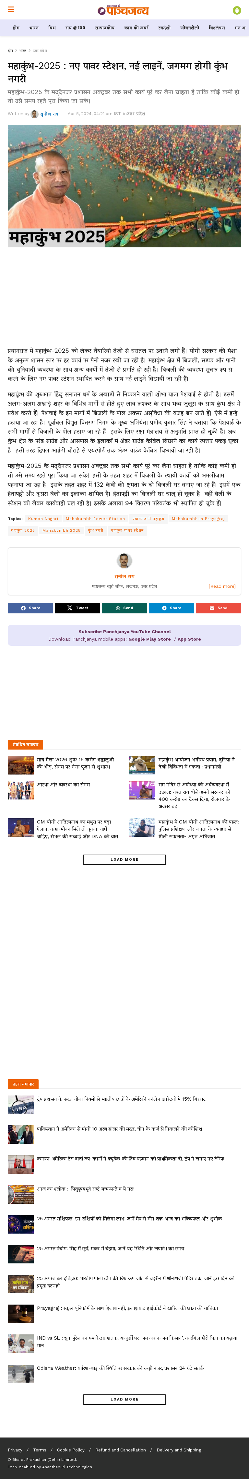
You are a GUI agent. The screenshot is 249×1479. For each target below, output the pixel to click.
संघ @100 (75, 27)
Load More (125, 860)
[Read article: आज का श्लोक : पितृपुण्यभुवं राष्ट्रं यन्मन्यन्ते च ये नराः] (21, 1194)
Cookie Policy (71, 1450)
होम (16, 27)
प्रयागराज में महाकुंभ (148, 518)
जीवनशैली (189, 27)
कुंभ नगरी (95, 530)
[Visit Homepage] (123, 9)
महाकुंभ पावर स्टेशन (127, 530)
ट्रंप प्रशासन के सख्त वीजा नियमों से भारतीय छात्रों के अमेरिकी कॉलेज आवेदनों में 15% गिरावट (121, 1099)
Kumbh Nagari (43, 518)
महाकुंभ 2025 (23, 530)
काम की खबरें (136, 27)
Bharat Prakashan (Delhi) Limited (44, 1459)
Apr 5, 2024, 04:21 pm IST (94, 113)
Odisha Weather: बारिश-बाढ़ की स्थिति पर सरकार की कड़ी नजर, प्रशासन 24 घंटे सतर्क (120, 1368)
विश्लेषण (217, 27)
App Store (189, 639)
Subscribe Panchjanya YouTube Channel (124, 631)
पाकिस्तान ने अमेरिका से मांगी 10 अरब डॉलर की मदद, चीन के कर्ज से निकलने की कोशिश (119, 1129)
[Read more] (222, 586)
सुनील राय (49, 113)
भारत (34, 27)
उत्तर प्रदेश (40, 50)
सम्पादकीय (104, 27)
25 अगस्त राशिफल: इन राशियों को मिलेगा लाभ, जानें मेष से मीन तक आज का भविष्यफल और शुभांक (129, 1218)
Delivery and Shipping (179, 1450)
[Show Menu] (11, 9)
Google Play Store (149, 639)
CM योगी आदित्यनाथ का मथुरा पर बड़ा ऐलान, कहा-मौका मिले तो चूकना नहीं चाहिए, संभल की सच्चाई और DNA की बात (77, 829)
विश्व (52, 27)
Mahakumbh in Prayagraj (198, 518)
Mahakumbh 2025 (61, 530)
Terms (39, 1450)
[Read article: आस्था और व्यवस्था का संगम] (21, 790)
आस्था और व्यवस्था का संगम (63, 784)
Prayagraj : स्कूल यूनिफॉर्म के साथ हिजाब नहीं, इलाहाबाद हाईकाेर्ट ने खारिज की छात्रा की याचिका (127, 1308)
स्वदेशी (164, 27)
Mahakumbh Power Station (95, 518)
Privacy (15, 1450)
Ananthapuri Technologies (67, 1467)
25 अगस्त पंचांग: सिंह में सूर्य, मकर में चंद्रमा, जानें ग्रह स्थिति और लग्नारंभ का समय (110, 1248)
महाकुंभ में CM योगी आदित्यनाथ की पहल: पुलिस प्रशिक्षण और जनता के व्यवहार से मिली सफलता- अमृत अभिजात (199, 829)
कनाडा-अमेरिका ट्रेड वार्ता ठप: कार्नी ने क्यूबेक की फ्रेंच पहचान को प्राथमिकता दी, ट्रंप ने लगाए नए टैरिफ (130, 1158)
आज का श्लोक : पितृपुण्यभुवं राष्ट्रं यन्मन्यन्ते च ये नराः (86, 1189)
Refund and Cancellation (120, 1450)
